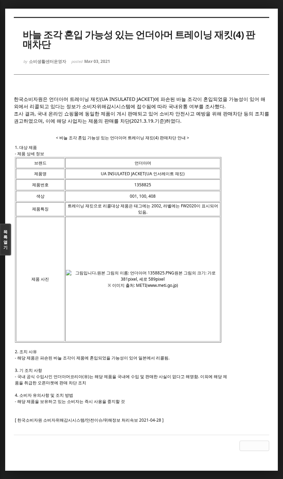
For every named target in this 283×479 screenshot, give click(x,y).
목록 (5, 239)
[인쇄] (264, 446)
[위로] (245, 446)
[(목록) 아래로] (254, 446)
